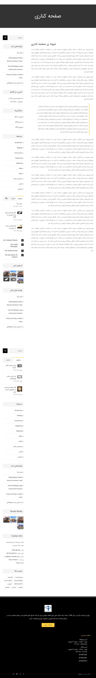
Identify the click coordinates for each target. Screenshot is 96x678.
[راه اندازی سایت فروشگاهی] (19, 377)
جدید (13, 198)
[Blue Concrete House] (20, 280)
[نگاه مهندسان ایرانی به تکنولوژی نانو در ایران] (19, 388)
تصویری (20, 587)
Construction (18, 153)
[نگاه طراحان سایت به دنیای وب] (19, 226)
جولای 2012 (18, 127)
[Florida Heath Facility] (20, 273)
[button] (13, 240)
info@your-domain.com (12, 556)
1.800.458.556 (16, 550)
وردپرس (14, 587)
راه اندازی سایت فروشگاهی (14, 83)
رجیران (80, 674)
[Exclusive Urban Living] (6, 273)
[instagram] (13, 674)
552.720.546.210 (11, 553)
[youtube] (17, 674)
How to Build (8, 581)
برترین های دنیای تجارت (11, 366)
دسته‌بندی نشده (17, 179)
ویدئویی (20, 189)
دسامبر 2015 (18, 122)
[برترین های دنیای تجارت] (19, 366)
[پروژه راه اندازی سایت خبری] (6, 279)
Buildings (19, 148)
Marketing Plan (18, 584)
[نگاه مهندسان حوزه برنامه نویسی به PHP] (19, 213)
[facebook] (23, 674)
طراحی (20, 184)
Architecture (18, 143)
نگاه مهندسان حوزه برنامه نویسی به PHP (10, 215)
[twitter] (20, 674)
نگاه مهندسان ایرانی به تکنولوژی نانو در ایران (10, 389)
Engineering (18, 158)
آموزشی (10, 584)
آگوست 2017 (18, 117)
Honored (10, 577)
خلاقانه (20, 173)
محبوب (20, 198)
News (20, 168)
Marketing (19, 163)
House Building (18, 581)
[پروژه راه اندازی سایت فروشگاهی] (13, 279)
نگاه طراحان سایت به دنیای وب (10, 227)
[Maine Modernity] (13, 273)
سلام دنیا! (19, 53)
